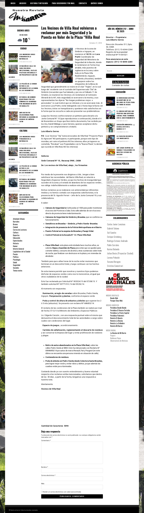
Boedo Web (114, 298)
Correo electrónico (48, 475)
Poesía (15, 254)
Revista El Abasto (116, 318)
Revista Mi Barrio (116, 326)
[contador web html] (120, 82)
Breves (15, 224)
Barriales (16, 221)
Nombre (44, 467)
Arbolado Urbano (19, 218)
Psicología (16, 259)
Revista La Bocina (116, 320)
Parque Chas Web (116, 300)
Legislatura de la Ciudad (21, 251)
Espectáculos (17, 240)
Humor (15, 246)
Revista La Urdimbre (117, 323)
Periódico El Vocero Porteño (120, 310)
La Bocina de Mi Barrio (118, 333)
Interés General (18, 248)
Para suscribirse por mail (63, 3)
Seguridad (16, 265)
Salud (15, 262)
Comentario (46, 440)
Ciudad (15, 227)
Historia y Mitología (39, 3)
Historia (16, 243)
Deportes (16, 235)
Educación (16, 237)
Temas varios (17, 270)
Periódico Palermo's (117, 315)
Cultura (15, 232)
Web (42, 483)
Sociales (16, 267)
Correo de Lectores (20, 229)
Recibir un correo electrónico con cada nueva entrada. (62, 492)
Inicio (13, 3)
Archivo (22, 3)
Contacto (83, 3)
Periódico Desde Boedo (118, 307)
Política (15, 256)
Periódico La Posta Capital (119, 313)
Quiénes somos (97, 3)
